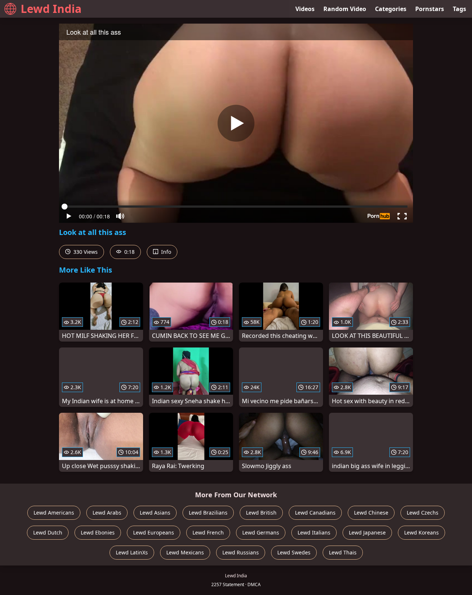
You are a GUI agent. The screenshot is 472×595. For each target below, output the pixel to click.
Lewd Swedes (293, 552)
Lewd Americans (54, 512)
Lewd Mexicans (185, 552)
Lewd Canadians (315, 512)
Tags (459, 9)
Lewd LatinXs (132, 552)
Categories (390, 9)
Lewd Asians (155, 512)
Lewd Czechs (422, 512)
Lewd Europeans (153, 532)
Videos (305, 9)
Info (165, 251)
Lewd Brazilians (208, 512)
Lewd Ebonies (98, 532)
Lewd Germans (260, 532)
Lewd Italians (314, 532)
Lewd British (261, 512)
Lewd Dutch (47, 532)
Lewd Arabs (107, 512)
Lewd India (51, 8)
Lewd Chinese (371, 512)
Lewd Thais (343, 552)
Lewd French (208, 532)
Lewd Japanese (367, 532)
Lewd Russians (240, 552)
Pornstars (429, 9)
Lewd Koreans (421, 532)
